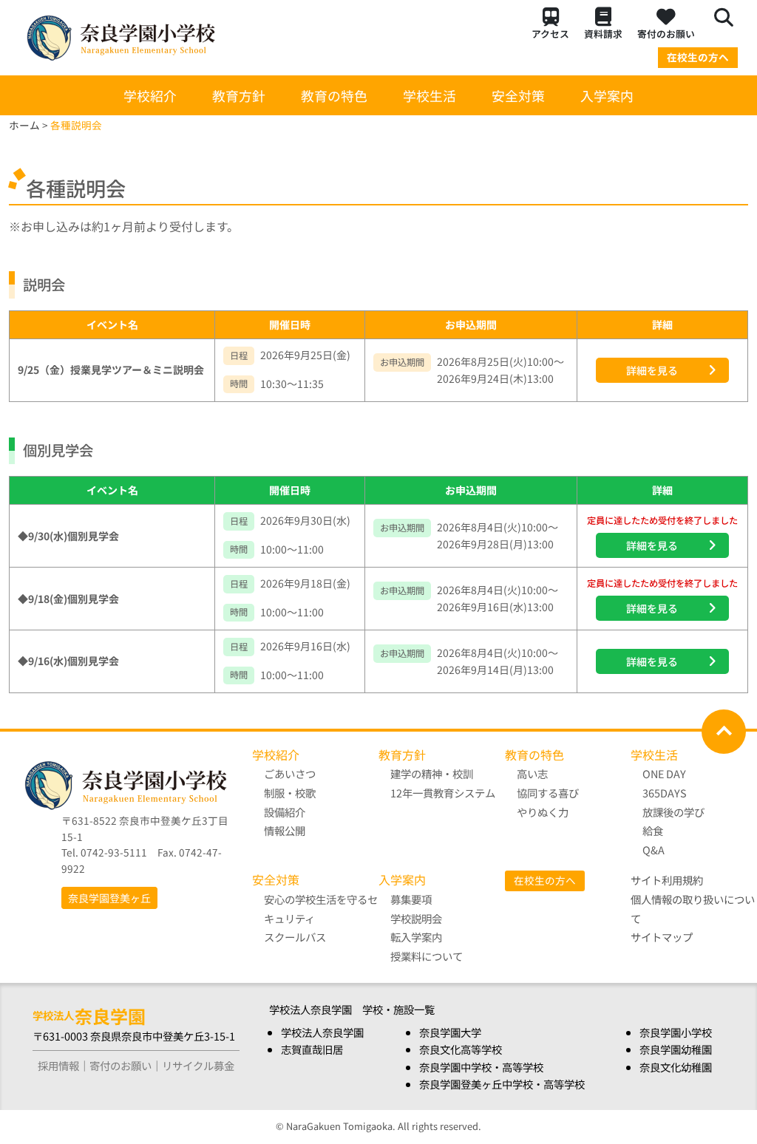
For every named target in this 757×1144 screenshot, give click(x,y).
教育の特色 (334, 95)
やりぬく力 (542, 812)
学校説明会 (416, 918)
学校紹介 (150, 95)
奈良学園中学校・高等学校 (481, 1067)
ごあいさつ (290, 773)
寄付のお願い (666, 34)
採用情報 (58, 1065)
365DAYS (664, 792)
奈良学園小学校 (675, 1032)
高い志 (532, 773)
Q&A (653, 849)
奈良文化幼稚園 (675, 1067)
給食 (652, 830)
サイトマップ (662, 936)
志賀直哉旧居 (312, 1049)
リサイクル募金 (198, 1065)
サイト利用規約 (667, 880)
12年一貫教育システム (442, 792)
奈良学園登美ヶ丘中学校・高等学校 (502, 1084)
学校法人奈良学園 (322, 1032)
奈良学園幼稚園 (675, 1049)
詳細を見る (652, 370)
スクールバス (295, 936)
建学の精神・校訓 (431, 773)
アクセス (550, 34)
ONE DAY (664, 773)
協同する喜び (548, 792)
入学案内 (607, 95)
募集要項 (411, 899)
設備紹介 (284, 812)
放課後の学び (673, 812)
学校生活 (429, 95)
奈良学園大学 (450, 1032)
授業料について (426, 956)
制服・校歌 (290, 792)
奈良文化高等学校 (460, 1049)
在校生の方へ (698, 57)
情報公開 (284, 830)
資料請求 (603, 34)
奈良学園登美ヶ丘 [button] (109, 898)
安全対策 (518, 95)
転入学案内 (416, 936)
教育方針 (238, 95)
